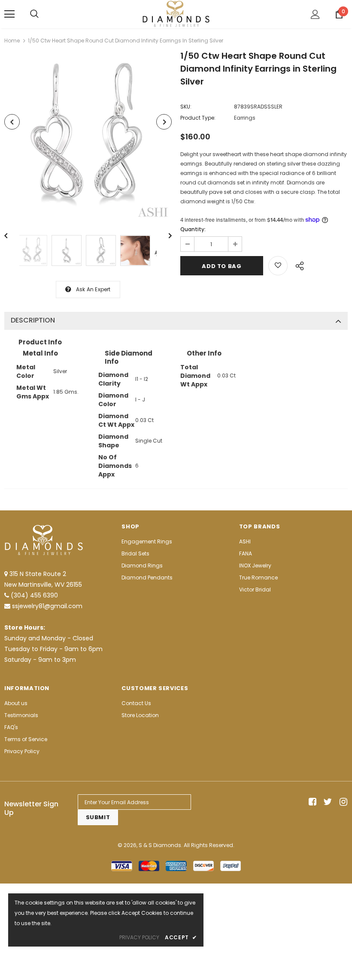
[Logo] (176, 13)
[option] (88, 137)
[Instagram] (342, 802)
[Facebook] (311, 802)
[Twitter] (326, 802)
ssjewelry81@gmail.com (47, 606)
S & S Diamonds (160, 845)
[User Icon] (315, 14)
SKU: (185, 106)
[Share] (297, 264)
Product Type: (197, 117)
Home (12, 40)
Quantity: (193, 229)
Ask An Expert (93, 289)
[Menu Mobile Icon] (9, 14)
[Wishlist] (278, 265)
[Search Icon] (34, 14)
